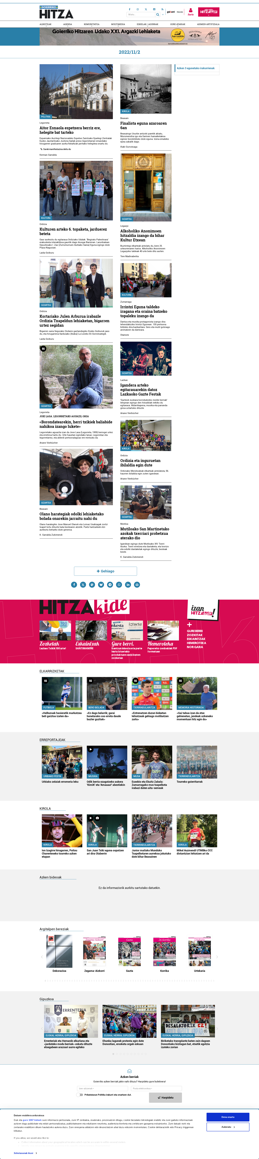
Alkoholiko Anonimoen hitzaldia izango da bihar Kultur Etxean (142, 235)
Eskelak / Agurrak (147, 24)
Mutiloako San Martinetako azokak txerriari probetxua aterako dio (144, 533)
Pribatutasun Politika (95, 1094)
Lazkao (124, 380)
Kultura (46, 218)
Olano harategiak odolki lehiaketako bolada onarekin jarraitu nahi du (72, 516)
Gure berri (195, 631)
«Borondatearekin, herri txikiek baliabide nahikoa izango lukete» (76, 424)
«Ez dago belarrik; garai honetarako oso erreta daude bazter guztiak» (104, 716)
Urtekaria (199, 970)
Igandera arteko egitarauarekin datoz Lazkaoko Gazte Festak (140, 390)
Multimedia (118, 24)
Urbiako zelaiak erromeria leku (60, 781)
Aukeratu (226, 1127)
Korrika (164, 970)
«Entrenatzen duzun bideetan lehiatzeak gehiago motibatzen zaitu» (150, 716)
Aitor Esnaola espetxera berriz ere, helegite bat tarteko (70, 130)
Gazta (129, 970)
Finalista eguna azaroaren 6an (143, 125)
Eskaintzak (196, 639)
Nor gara (195, 647)
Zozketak (194, 635)
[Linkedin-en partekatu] (128, 585)
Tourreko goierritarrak (190, 781)
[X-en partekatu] (83, 585)
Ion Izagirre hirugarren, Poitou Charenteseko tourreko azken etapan (59, 853)
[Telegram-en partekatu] (110, 585)
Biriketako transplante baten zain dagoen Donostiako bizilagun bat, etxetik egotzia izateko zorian (185, 1044)
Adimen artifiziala (208, 24)
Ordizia (43, 224)
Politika (45, 117)
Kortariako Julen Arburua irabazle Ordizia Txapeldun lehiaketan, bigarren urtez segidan (74, 321)
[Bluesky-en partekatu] (101, 585)
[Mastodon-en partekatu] (92, 585)
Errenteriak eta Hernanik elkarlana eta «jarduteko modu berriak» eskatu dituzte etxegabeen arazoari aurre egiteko (68, 1044)
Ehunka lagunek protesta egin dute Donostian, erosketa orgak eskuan (123, 1042)
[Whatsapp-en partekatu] (119, 585)
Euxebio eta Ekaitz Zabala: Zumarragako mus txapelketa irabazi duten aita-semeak (149, 785)
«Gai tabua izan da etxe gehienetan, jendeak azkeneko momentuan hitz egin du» (195, 716)
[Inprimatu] (137, 585)
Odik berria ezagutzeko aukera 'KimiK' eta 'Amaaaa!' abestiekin (106, 783)
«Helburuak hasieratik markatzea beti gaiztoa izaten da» (62, 714)
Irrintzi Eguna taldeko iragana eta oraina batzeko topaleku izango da (143, 311)
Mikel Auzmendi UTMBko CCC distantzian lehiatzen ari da (195, 852)
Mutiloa (124, 524)
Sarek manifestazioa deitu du (57, 149)
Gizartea (46, 305)
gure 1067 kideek (32, 1120)
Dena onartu (228, 1117)
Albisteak (45, 24)
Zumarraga (125, 301)
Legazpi (124, 226)
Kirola (125, 111)
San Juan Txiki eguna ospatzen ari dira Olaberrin (105, 852)
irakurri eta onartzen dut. (108, 1094)
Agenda (67, 24)
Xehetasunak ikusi (23, 1153)
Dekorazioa (59, 970)
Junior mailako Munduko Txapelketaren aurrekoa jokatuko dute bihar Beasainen (151, 853)
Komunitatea (91, 24)
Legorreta (44, 123)
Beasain (44, 509)
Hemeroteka (196, 643)
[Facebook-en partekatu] (74, 585)
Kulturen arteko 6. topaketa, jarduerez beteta (73, 231)
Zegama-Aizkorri (94, 970)
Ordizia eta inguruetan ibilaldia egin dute (140, 462)
